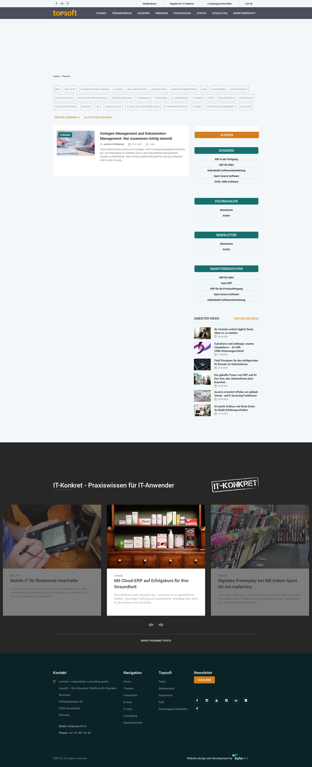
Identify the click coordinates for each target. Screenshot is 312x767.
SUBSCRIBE (204, 680)
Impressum (166, 695)
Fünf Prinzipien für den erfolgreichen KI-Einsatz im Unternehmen (236, 362)
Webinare (161, 13)
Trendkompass (122, 13)
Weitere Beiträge (246, 318)
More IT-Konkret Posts (156, 640)
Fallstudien (130, 695)
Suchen (226, 135)
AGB (161, 702)
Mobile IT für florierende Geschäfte (44, 580)
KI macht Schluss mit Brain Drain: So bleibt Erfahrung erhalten (234, 408)
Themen (101, 13)
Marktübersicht (244, 13)
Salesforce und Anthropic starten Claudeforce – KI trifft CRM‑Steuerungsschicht (234, 347)
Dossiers (144, 13)
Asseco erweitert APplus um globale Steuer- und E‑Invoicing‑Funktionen (236, 393)
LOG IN (248, 3)
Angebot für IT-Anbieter (182, 3)
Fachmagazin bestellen (219, 3)
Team (162, 681)
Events (201, 13)
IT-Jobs (128, 709)
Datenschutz (166, 688)
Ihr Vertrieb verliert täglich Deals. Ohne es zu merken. (234, 331)
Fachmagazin (182, 13)
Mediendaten (149, 3)
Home (56, 76)
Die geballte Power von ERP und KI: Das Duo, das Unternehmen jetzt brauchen (235, 378)
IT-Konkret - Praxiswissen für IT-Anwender (113, 485)
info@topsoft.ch (76, 726)
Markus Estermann (114, 144)
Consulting (220, 13)
